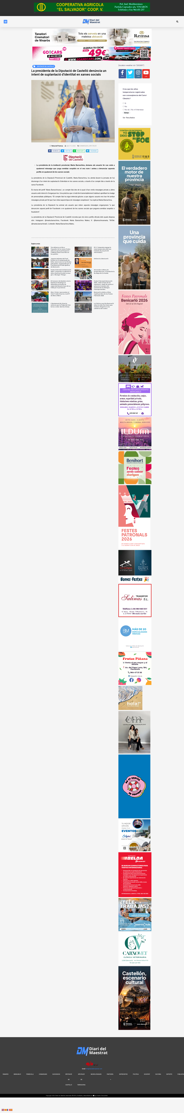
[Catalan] (5, 1110)
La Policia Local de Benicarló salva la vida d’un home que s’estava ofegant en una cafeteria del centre (104, 306)
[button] (5, 21)
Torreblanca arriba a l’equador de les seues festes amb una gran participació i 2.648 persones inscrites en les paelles (60, 251)
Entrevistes (123, 1074)
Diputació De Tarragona (81, 1079)
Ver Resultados (129, 118)
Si (125, 103)
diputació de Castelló (45, 66)
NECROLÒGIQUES (96, 1074)
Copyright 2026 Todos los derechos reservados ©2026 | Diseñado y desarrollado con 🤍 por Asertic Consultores (77, 1095)
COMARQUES (83, 146)
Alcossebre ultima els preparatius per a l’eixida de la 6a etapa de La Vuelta (104, 271)
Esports (169, 1074)
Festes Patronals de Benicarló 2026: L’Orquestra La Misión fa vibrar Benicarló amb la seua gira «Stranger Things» (61, 272)
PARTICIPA (110, 1074)
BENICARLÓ (17, 1074)
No (126, 106)
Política (136, 1074)
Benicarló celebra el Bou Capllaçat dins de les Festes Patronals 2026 (103, 293)
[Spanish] (11, 1110)
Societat (147, 1074)
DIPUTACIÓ (93, 146)
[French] (8, 1110)
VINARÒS (5, 1074)
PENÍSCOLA (30, 1074)
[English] (3, 1110)
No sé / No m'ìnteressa (134, 110)
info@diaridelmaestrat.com (94, 1069)
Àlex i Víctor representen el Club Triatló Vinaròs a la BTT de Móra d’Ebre (60, 293)
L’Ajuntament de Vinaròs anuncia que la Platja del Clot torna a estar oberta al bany (60, 305)
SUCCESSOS (56, 1074)
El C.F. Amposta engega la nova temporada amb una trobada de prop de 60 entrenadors (102, 250)
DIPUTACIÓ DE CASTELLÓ (68, 1079)
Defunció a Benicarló (101, 258)
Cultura (158, 1074)
